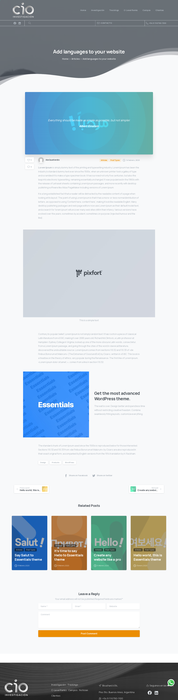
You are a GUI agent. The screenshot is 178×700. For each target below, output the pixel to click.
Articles (75, 58)
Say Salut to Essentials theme (28, 557)
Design (43, 462)
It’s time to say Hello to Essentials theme (68, 555)
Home (65, 58)
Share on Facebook (78, 475)
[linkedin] (19, 23)
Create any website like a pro (107, 557)
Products (55, 462)
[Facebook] (15, 23)
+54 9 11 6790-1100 (157, 23)
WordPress (69, 462)
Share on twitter (104, 475)
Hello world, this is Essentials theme (148, 557)
